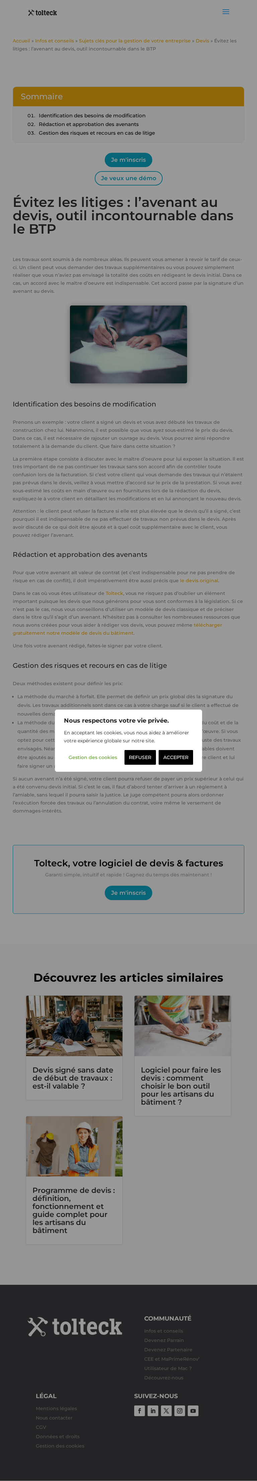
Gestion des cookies (93, 757)
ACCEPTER (175, 757)
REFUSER (140, 757)
